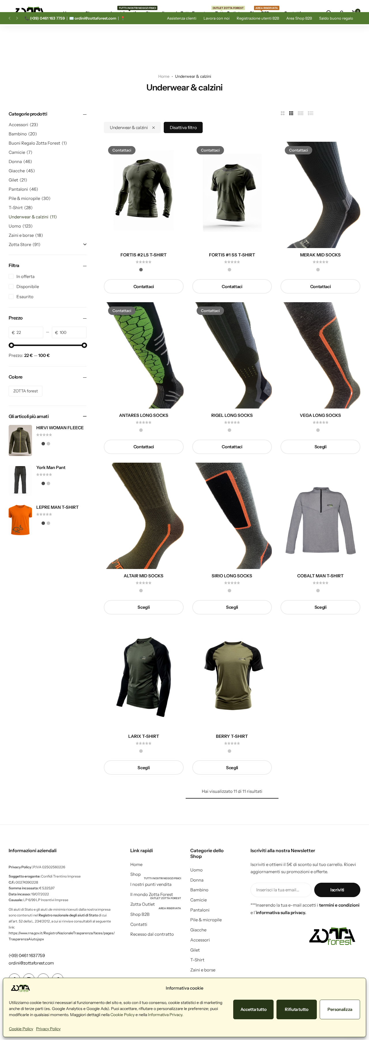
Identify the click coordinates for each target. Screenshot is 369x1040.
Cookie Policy (122, 1014)
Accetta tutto (253, 1009)
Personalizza (339, 1009)
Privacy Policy (48, 1028)
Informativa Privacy (165, 1014)
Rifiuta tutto (296, 1009)
